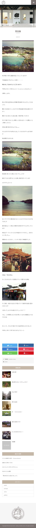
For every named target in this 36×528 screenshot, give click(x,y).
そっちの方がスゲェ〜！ (18, 431)
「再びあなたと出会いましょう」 (10, 475)
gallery (5, 495)
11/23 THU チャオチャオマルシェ (10, 467)
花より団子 (14, 392)
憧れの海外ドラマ (16, 422)
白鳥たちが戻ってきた (7, 462)
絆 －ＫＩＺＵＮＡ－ (17, 412)
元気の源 (14, 372)
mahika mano (12, 359)
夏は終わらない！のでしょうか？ (20, 382)
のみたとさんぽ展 (6, 471)
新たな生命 (14, 402)
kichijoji (6, 488)
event (5, 485)
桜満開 (13, 441)
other (6, 361)
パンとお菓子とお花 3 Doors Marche (11, 458)
